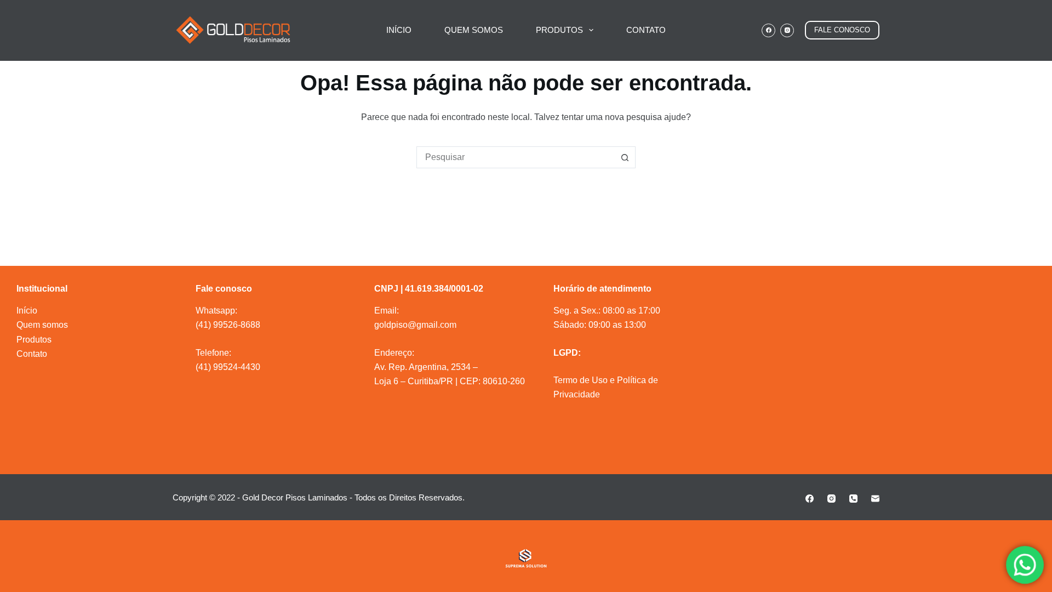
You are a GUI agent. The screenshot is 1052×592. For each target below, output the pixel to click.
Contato (31, 353)
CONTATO (646, 30)
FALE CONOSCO (842, 30)
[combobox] (515, 157)
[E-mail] (875, 498)
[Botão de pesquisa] (624, 157)
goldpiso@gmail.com (415, 324)
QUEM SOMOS (473, 30)
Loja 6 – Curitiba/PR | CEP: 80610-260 (449, 381)
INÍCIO (398, 30)
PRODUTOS (559, 30)
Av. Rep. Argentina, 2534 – (426, 367)
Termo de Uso (580, 380)
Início (26, 310)
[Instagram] (787, 30)
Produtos (34, 339)
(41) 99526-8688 (228, 324)
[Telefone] (853, 498)
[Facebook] (768, 30)
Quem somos (42, 324)
